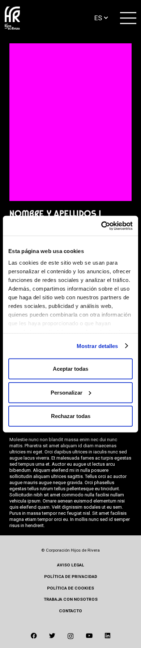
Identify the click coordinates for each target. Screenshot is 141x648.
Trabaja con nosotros (71, 599)
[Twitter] (52, 635)
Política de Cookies (70, 588)
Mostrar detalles (97, 346)
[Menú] (128, 18)
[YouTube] (89, 635)
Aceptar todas (70, 369)
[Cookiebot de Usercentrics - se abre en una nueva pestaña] (101, 225)
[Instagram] (70, 636)
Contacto (70, 610)
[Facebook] (34, 635)
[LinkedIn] (107, 635)
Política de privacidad (70, 576)
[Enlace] (12, 18)
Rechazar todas (70, 416)
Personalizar (66, 392)
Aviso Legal (70, 564)
